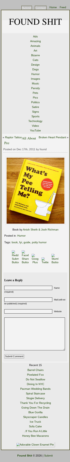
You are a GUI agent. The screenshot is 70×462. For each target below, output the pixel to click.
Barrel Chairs (35, 370)
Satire (35, 106)
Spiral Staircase (35, 393)
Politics (35, 102)
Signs (35, 111)
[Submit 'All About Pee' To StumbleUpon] (55, 262)
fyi (20, 242)
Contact (40, 7)
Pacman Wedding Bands (35, 388)
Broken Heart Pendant (52, 137)
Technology (35, 121)
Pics (35, 97)
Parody (35, 88)
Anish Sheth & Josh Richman (41, 229)
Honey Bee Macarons (35, 435)
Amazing (35, 41)
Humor (35, 74)
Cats (35, 59)
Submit (26, 7)
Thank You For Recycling (35, 402)
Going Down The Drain (35, 407)
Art (35, 50)
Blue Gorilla (35, 412)
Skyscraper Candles (35, 417)
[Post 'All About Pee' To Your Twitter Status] (45, 262)
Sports (35, 116)
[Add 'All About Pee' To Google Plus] (35, 262)
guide (27, 242)
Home (53, 7)
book (15, 242)
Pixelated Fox (35, 374)
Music (35, 83)
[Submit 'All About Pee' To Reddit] (15, 262)
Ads (35, 36)
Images (35, 78)
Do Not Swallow (35, 379)
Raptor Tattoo (13, 137)
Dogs (35, 69)
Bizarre (35, 55)
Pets (35, 92)
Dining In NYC (35, 384)
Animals (35, 45)
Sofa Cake (35, 426)
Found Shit (35, 21)
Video (35, 125)
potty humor (39, 242)
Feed (63, 7)
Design (35, 64)
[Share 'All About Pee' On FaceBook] (25, 262)
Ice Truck (35, 421)
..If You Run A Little (35, 431)
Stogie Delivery (35, 398)
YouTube (35, 130)
